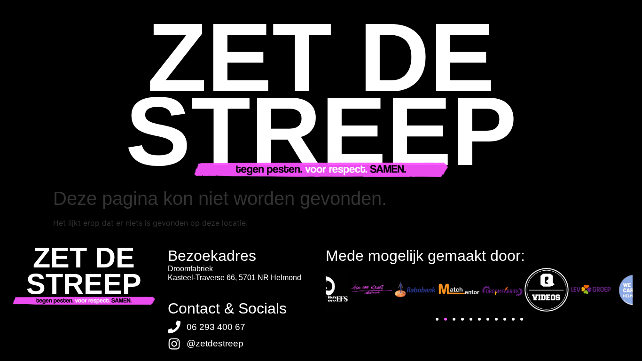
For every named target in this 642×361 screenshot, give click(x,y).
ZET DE (321, 57)
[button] (437, 319)
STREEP (321, 131)
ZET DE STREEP (83, 271)
